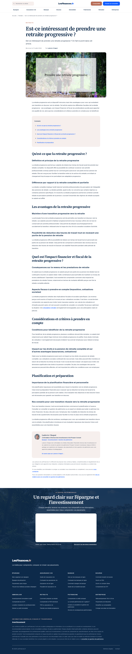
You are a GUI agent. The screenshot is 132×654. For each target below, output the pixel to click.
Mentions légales (108, 649)
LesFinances (66, 3)
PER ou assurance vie (46, 605)
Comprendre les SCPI (18, 602)
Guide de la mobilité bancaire (76, 587)
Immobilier (72, 10)
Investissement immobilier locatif (22, 598)
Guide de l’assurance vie (47, 577)
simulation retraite (49, 308)
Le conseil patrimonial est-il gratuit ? (79, 602)
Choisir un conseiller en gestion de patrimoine (78, 606)
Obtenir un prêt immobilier (20, 608)
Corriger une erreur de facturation (105, 608)
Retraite (101, 10)
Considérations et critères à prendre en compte (51, 138)
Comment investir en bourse (104, 577)
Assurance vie (31, 10)
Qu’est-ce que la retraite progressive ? (49, 125)
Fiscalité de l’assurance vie (48, 587)
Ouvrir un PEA (100, 580)
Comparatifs (96, 3)
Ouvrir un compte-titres (103, 583)
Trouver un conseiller (111, 3)
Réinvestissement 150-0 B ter (105, 598)
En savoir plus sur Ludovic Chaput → (53, 453)
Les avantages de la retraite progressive (49, 130)
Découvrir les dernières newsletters (85, 544)
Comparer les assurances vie (48, 580)
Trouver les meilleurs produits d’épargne (24, 587)
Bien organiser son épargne (20, 577)
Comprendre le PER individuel (49, 602)
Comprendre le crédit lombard (77, 598)
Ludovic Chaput (53, 48)
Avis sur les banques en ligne (76, 577)
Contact (117, 649)
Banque (46, 10)
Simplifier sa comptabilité (103, 605)
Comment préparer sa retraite (49, 598)
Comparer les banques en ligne (77, 580)
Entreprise (115, 10)
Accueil (14, 15)
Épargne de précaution (19, 580)
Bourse (58, 10)
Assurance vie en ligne (46, 583)
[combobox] (23, 4)
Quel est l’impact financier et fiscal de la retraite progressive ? (56, 134)
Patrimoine (87, 10)
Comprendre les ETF (102, 587)
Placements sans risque (19, 583)
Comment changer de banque (77, 583)
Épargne (16, 10)
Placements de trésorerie (103, 602)
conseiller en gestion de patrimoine (92, 639)
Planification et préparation (45, 142)
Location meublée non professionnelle (23, 605)
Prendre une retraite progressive (49, 608)
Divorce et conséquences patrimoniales (80, 610)
